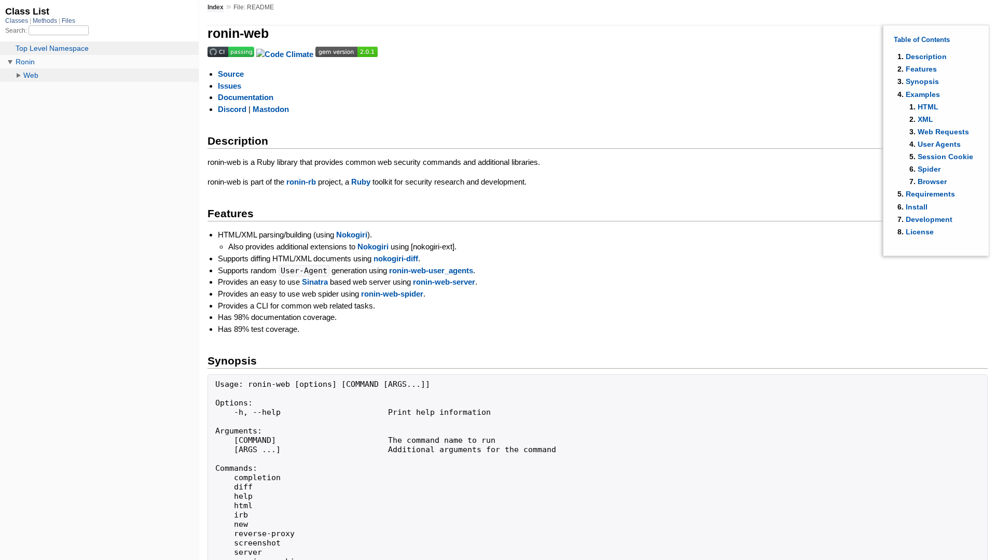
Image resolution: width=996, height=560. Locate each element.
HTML (928, 107)
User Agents (939, 144)
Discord (232, 109)
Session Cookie (945, 156)
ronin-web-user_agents (431, 270)
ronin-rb (301, 181)
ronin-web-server (444, 281)
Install (917, 207)
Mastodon (271, 109)
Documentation (245, 97)
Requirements (930, 194)
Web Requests (943, 132)
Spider (929, 169)
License (920, 232)
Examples (923, 94)
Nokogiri (351, 234)
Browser (932, 181)
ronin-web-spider (392, 293)
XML (925, 119)
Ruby (360, 181)
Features (921, 69)
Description (926, 56)
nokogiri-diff (396, 258)
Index (216, 7)
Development (929, 219)
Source (231, 73)
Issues (229, 85)
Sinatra (315, 281)
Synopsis (922, 81)
